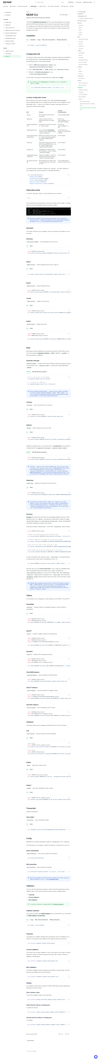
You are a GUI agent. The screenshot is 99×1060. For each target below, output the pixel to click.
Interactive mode (82, 20)
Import (80, 27)
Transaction (81, 76)
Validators (80, 87)
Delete (80, 34)
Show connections (83, 83)
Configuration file (82, 16)
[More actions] (69, 14)
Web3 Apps (34, 6)
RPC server (45, 81)
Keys (79, 36)
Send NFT (81, 57)
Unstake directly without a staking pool (88, 108)
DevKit (27, 11)
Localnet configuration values (86, 18)
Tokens (79, 50)
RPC (73, 6)
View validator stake (85, 101)
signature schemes (43, 353)
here (61, 77)
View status (81, 78)
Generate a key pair (83, 39)
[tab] (27, 39)
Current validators (83, 94)
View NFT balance (83, 64)
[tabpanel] (48, 46)
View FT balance (83, 62)
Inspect (80, 73)
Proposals (81, 92)
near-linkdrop (50, 130)
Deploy (80, 71)
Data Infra (65, 6)
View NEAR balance (83, 60)
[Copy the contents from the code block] (69, 45)
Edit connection (82, 85)
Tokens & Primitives (55, 6)
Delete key (81, 46)
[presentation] (49, 87)
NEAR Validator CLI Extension (36, 915)
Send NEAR (81, 53)
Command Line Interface (40, 22)
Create (80, 32)
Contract (80, 66)
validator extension (58, 904)
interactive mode (54, 879)
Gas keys (81, 48)
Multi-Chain (43, 6)
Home (6, 6)
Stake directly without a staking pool (87, 104)
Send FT (81, 55)
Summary (81, 25)
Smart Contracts (23, 6)
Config (79, 80)
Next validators (82, 96)
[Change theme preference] (94, 2)
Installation (80, 13)
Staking (80, 99)
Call (79, 69)
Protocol (14, 6)
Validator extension (83, 89)
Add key (81, 43)
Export (80, 30)
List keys (81, 41)
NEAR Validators (46, 913)
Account (80, 23)
